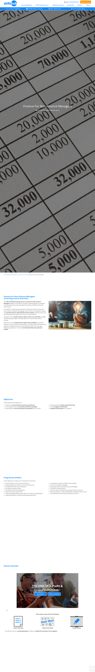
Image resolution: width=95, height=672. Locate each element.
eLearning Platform (26, 5)
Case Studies (70, 5)
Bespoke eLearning (58, 5)
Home (5, 274)
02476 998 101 (75, 2)
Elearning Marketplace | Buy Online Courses (17, 274)
